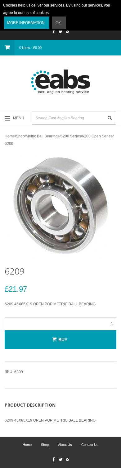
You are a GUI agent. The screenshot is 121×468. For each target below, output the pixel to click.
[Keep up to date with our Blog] (67, 32)
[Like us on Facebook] (54, 32)
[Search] (109, 118)
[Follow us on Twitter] (60, 32)
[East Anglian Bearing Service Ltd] (60, 82)
